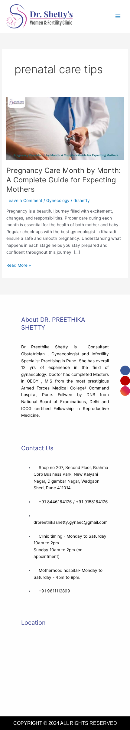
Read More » (18, 265)
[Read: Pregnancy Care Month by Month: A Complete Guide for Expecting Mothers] (65, 128)
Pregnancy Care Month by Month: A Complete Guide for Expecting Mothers (63, 180)
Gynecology (58, 200)
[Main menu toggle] (118, 16)
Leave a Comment (24, 200)
